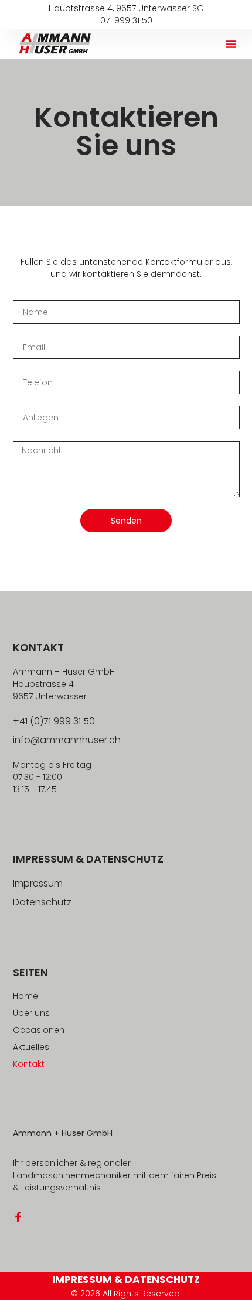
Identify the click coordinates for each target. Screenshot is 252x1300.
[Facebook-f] (18, 1217)
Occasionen (38, 1030)
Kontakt (29, 1064)
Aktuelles (31, 1047)
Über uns (31, 1013)
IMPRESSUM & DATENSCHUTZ (126, 1279)
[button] (231, 44)
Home (25, 996)
